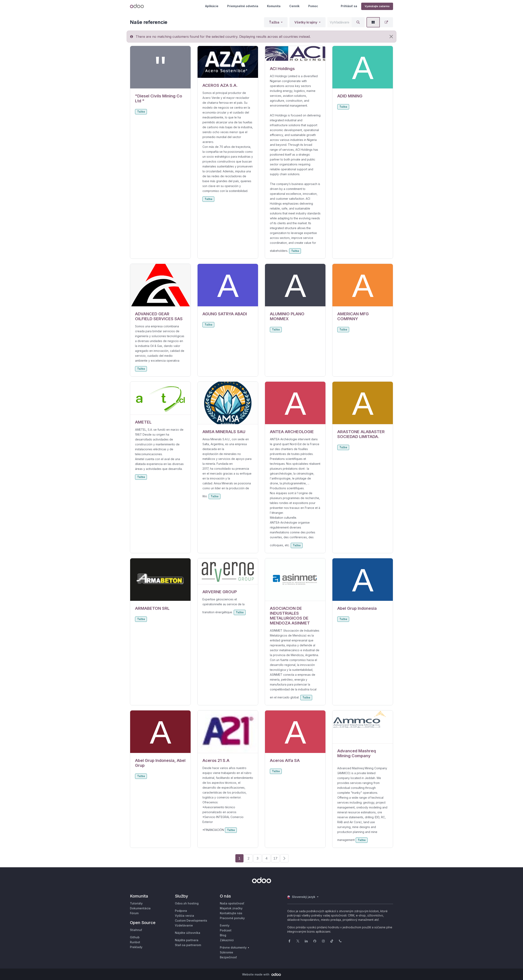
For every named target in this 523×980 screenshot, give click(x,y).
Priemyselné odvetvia (242, 6)
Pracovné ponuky (232, 918)
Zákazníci (227, 940)
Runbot (135, 942)
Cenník (294, 6)
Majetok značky (231, 908)
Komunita (273, 6)
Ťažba (274, 22)
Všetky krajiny (305, 22)
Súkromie (226, 952)
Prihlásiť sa (349, 6)
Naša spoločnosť (232, 903)
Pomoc (313, 6)
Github (135, 937)
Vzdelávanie (184, 925)
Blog (223, 935)
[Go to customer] (160, 67)
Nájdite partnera (186, 940)
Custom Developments (191, 920)
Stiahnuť (136, 930)
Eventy (224, 925)
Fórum (134, 913)
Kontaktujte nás (231, 913)
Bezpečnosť (228, 957)
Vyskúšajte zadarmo (377, 6)
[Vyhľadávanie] (358, 22)
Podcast (225, 930)
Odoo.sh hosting (187, 903)
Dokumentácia (140, 908)
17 (275, 858)
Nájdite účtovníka (187, 932)
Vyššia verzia (184, 915)
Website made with (256, 974)
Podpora (181, 910)
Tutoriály (136, 903)
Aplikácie (211, 6)
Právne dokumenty (233, 947)
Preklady (136, 947)
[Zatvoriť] (391, 36)
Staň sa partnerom (188, 945)
